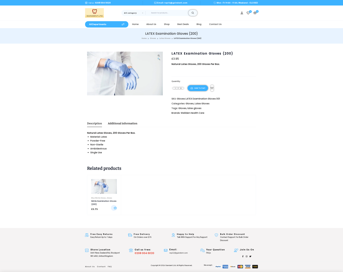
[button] (158, 57)
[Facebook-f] (243, 256)
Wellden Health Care (192, 113)
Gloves (153, 38)
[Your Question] (202, 250)
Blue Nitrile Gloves (98, 198)
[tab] (94, 124)
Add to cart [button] (114, 208)
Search (193, 13)
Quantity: (176, 81)
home (144, 38)
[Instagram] (247, 256)
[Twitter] (250, 256)
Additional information (122, 123)
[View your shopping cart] (255, 12)
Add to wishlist (212, 88)
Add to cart (199, 88)
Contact (101, 267)
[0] (248, 13)
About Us (90, 267)
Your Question (215, 249)
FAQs (208, 253)
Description (94, 123)
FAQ (110, 267)
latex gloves (194, 108)
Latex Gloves (164, 38)
